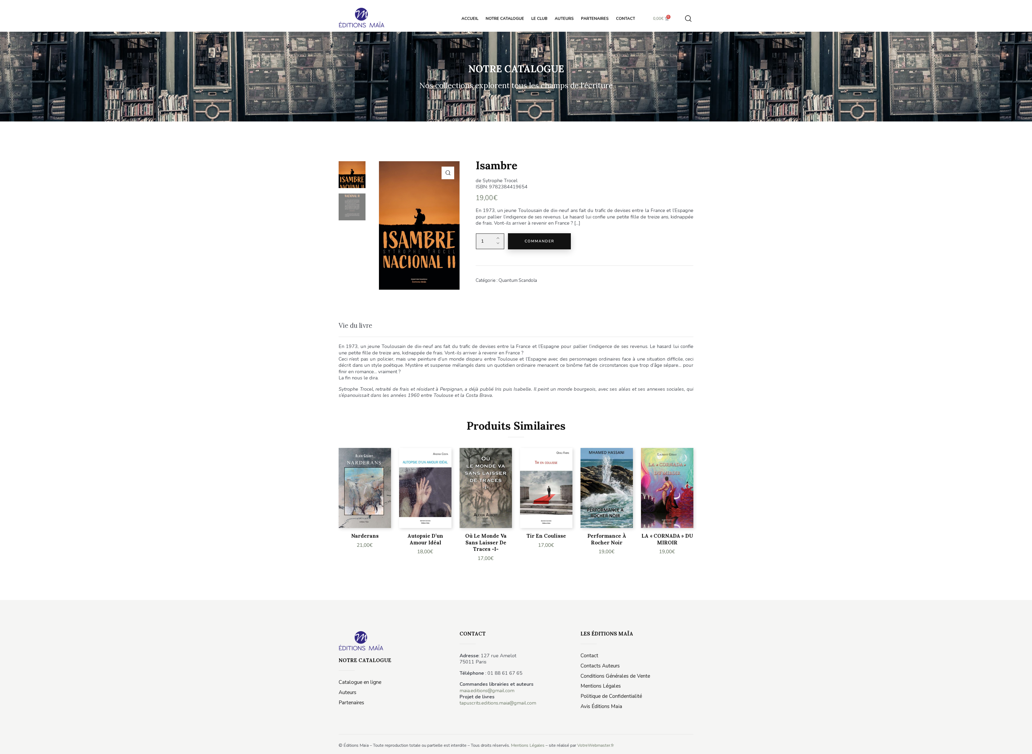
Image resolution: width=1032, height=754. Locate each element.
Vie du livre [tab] (355, 325)
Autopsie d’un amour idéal (425, 539)
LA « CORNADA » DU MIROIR (667, 539)
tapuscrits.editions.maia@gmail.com (498, 703)
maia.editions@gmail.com (487, 690)
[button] (448, 173)
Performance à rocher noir (606, 539)
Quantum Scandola (518, 280)
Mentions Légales (527, 745)
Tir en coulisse (546, 536)
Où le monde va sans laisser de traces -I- (486, 542)
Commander (539, 241)
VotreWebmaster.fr (595, 745)
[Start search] (688, 18)
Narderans (365, 536)
